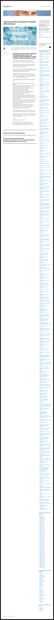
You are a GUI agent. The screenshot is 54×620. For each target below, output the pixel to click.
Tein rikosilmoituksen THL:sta (44, 422)
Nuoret (40, 588)
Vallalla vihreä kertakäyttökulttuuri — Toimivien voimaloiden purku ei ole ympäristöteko (45, 85)
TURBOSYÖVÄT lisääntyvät (43, 143)
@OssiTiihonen (42, 34)
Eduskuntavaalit (42, 575)
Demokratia (41, 574)
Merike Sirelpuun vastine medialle (44, 332)
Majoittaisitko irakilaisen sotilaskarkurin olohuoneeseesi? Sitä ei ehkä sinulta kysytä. (45, 490)
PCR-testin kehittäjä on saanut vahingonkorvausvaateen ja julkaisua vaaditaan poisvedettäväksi (44, 375)
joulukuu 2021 (41, 534)
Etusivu (41, 6)
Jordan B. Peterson (42, 581)
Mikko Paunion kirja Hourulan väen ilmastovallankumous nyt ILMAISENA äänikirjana (45, 455)
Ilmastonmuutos (5, 52)
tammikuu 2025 (42, 517)
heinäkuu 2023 (42, 523)
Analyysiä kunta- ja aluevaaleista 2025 (45, 56)
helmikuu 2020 (42, 554)
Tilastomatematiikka (42, 594)
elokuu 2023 (41, 522)
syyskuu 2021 (41, 537)
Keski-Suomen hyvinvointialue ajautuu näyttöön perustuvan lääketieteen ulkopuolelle (45, 129)
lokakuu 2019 (41, 557)
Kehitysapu (41, 582)
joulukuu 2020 (41, 545)
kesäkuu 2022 (41, 530)
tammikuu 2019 (42, 565)
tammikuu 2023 (42, 525)
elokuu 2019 (41, 559)
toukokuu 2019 (42, 562)
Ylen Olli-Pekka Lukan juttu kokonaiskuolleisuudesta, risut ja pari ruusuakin (45, 360)
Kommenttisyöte (42, 609)
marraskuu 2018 (42, 567)
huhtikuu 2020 (42, 552)
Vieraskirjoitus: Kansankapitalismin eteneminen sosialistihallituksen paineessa (44, 409)
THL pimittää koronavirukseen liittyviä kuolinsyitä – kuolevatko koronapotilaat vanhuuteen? (45, 445)
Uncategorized (41, 597)
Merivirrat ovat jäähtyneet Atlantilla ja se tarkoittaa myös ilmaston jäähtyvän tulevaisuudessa (45, 434)
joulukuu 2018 (41, 566)
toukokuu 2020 (42, 551)
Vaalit (40, 600)
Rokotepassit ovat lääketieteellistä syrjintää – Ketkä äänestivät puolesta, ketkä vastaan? (45, 316)
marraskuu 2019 (42, 556)
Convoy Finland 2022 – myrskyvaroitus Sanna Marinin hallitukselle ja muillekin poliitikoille (45, 177)
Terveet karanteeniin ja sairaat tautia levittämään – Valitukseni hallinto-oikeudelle (44, 215)
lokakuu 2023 (41, 520)
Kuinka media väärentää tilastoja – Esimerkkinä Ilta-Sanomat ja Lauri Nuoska (44, 368)
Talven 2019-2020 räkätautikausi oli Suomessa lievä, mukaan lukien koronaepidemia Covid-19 (44, 438)
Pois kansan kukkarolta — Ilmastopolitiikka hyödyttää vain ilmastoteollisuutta (44, 97)
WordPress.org (42, 610)
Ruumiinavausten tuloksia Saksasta (44, 194)
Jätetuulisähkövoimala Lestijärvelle (44, 161)
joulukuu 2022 (41, 526)
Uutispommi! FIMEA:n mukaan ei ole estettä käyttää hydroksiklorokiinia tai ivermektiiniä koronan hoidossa (45, 356)
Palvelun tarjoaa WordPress (11, 616)
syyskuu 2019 (41, 558)
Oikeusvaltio (41, 589)
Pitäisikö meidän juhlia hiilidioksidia (44, 110)
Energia (41, 579)
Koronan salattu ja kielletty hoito (44, 251)
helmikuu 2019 (42, 564)
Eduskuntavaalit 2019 (42, 576)
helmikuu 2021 (42, 543)
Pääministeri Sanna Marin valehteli (44, 431)
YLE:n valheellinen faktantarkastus (44, 163)
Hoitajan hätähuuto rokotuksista (44, 365)
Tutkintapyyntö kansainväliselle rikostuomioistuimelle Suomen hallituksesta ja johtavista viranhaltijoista (45, 323)
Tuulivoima (41, 595)
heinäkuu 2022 (42, 529)
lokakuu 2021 (41, 536)
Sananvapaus (41, 591)
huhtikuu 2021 (41, 541)
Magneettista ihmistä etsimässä (44, 289)
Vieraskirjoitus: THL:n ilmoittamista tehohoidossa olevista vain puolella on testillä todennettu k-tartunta (45, 329)
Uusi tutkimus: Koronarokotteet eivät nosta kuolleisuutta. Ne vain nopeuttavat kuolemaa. (45, 208)
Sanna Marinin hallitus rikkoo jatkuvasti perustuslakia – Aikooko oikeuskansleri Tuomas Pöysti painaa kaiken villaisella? (45, 405)
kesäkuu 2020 (41, 550)
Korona (41, 583)
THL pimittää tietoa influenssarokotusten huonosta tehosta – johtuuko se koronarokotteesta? (45, 425)
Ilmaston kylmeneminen (6, 53)
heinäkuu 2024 (42, 518)
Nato (40, 587)
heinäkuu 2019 (42, 560)
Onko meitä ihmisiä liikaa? (43, 326)
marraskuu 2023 (42, 519)
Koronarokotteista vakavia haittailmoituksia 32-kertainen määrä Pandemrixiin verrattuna (45, 310)
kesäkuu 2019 (41, 561)
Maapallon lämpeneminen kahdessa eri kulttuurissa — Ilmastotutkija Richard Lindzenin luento (45, 71)
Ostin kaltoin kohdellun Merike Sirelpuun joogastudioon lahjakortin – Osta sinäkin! (45, 335)
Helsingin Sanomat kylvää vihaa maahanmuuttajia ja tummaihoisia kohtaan (44, 236)
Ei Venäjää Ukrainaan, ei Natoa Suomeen (45, 165)
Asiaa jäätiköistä (42, 93)
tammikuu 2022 (42, 533)
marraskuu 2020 (42, 546)
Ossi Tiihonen (7, 6)
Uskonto (41, 598)
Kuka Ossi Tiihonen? (47, 6)
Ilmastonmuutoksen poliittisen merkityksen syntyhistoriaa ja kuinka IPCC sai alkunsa (45, 104)
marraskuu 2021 (42, 535)
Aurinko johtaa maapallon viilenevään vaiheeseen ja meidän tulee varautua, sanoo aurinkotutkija (45, 100)
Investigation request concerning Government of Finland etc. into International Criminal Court (44, 319)
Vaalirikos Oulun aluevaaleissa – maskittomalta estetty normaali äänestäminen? (44, 184)
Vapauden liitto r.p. (41, 26)
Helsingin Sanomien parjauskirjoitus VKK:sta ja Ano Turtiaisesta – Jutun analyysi (44, 191)
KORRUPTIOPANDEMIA (43, 262)
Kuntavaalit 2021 (42, 584)
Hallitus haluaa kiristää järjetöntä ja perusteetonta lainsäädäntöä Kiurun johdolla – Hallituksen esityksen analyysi (45, 204)
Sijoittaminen (41, 592)
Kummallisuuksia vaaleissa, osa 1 (44, 312)
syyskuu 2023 (41, 521)
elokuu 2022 (41, 528)
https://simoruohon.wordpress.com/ (19, 119)
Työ (40, 596)
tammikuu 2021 (42, 544)
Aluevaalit (41, 573)
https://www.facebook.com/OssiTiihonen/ (44, 37)
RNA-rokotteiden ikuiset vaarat (44, 117)
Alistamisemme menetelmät (43, 145)
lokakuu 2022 (41, 527)
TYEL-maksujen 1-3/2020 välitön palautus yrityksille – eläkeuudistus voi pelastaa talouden (45, 478)
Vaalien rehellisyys (42, 599)
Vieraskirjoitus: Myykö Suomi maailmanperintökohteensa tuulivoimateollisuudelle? (44, 412)
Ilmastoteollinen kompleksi (43, 115)
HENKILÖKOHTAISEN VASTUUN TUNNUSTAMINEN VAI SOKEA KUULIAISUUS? (44, 133)
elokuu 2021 (41, 538)
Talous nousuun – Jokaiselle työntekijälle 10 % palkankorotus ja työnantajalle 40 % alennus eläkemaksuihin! (45, 449)
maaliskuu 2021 (42, 542)
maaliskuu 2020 (42, 553)
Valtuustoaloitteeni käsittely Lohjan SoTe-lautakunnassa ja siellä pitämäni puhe (45, 245)
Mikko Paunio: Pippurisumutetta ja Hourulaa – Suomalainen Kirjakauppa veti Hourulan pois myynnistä (45, 416)
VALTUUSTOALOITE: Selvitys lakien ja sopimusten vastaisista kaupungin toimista (45, 200)
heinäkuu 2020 (42, 549)
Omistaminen (41, 590)
